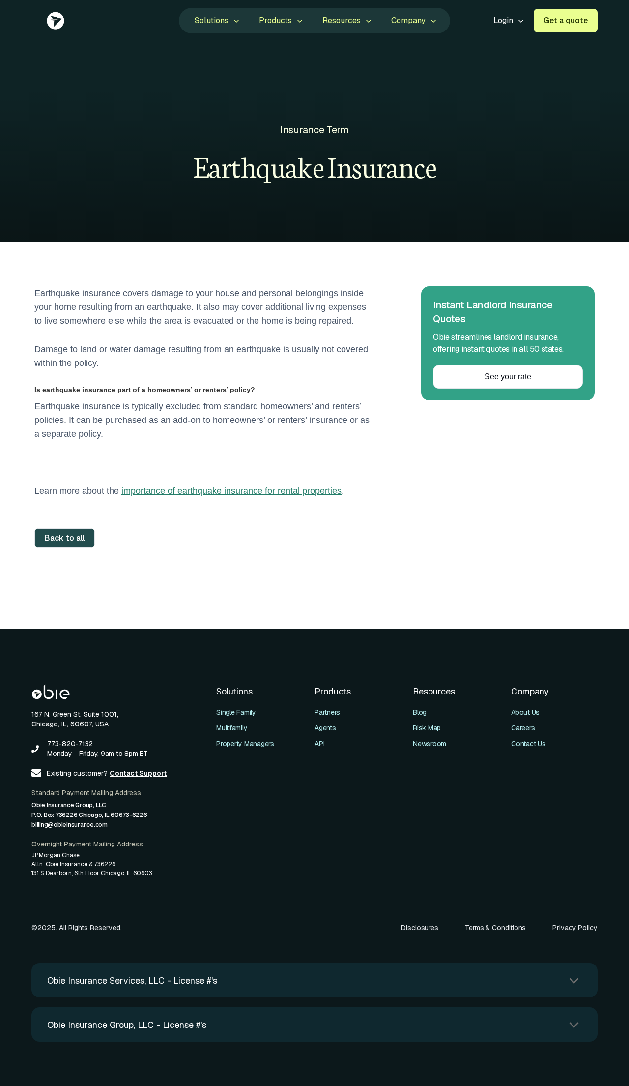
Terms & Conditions (495, 927)
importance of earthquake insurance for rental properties (231, 491)
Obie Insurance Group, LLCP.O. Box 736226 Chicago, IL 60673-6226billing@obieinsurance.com (89, 815)
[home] (56, 21)
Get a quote (565, 20)
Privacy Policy (575, 927)
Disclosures (419, 927)
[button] (216, 20)
